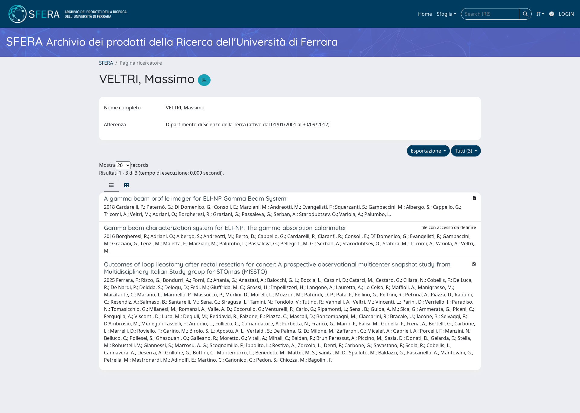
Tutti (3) (464, 150)
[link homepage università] (67, 14)
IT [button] (538, 14)
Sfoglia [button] (445, 14)
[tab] (111, 185)
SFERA (106, 63)
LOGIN (566, 14)
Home (425, 14)
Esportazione (426, 150)
